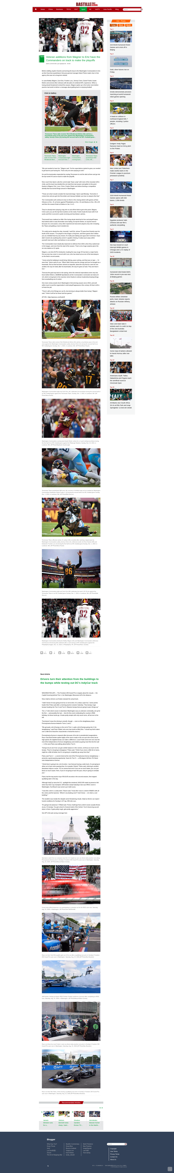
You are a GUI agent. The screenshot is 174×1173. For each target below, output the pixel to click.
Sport (83, 9)
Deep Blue (69, 1146)
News (43, 9)
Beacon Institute (71, 1148)
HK (90, 9)
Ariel (48, 1148)
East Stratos (70, 1152)
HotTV (97, 9)
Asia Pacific (107, 9)
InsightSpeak (87, 1148)
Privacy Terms (114, 1154)
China (50, 9)
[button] (94, 142)
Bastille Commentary (72, 1144)
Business (59, 9)
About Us (113, 1159)
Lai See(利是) (51, 1150)
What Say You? (52, 1144)
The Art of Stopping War (54, 1155)
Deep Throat (51, 1146)
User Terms (114, 1151)
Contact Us (113, 1157)
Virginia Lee (70, 1150)
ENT (76, 9)
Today (113, 25)
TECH (68, 9)
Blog (117, 9)
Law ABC (86, 1150)
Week (121, 25)
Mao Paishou (87, 1146)
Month (128, 25)
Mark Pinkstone (88, 1144)
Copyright (113, 1148)
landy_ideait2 (70, 1155)
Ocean (49, 1152)
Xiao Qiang (86, 1152)
